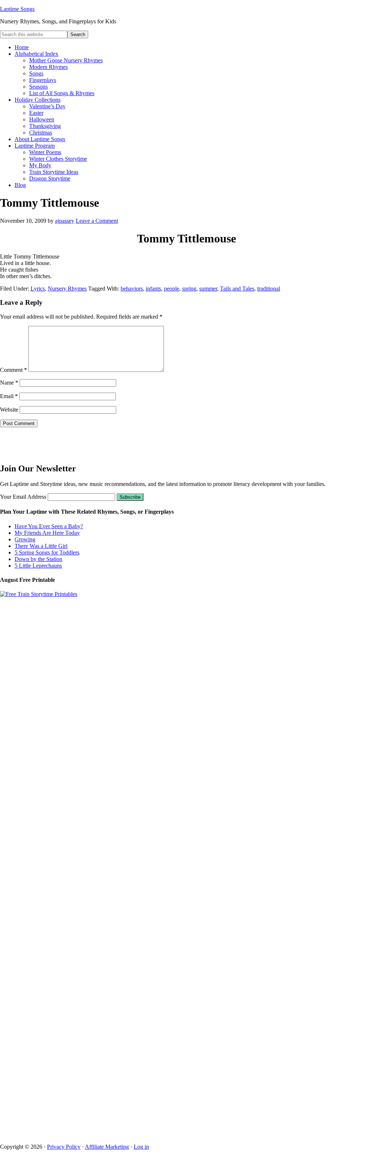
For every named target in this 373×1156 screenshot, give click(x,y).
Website (9, 409)
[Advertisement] (42, 444)
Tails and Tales (237, 288)
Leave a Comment (97, 221)
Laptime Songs (17, 9)
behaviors (132, 288)
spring (189, 288)
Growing (25, 539)
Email (9, 396)
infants (153, 288)
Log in (141, 1147)
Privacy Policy (64, 1147)
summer (208, 288)
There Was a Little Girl (41, 546)
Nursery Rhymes (67, 288)
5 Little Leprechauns (38, 566)
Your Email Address (23, 497)
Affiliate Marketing (107, 1147)
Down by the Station (38, 559)
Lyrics (38, 288)
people (171, 288)
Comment (13, 370)
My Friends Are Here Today (47, 533)
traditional (268, 288)
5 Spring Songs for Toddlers (47, 552)
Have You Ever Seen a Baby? (49, 526)
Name (9, 383)
